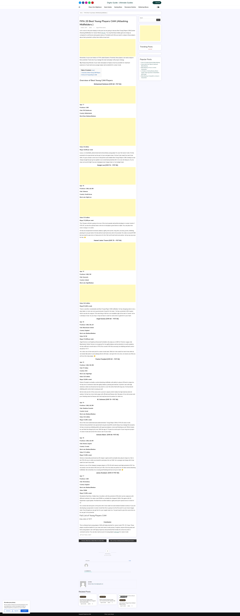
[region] (16, 607)
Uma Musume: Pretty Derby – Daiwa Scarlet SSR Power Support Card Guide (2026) (88, 601)
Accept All (24, 610)
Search (141, 17)
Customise (8, 610)
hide (93, 70)
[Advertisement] (108, 48)
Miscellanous (83, 596)
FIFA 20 (100, 27)
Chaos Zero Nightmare (95, 7)
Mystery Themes (117, 614)
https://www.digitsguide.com (97, 584)
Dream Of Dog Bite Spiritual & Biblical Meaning (150, 62)
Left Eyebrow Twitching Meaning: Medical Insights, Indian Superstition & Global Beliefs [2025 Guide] (150, 72)
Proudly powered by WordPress (97, 614)
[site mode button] (158, 7)
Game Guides (108, 7)
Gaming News (118, 7)
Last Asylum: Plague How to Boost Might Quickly (127, 603)
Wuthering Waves (143, 7)
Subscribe (157, 2)
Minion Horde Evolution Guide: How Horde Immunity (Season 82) (107, 600)
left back (116, 532)
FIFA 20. (103, 33)
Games (104, 27)
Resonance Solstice (130, 7)
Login (130, 560)
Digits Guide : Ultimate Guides (120, 2)
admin (90, 27)
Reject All (16, 610)
